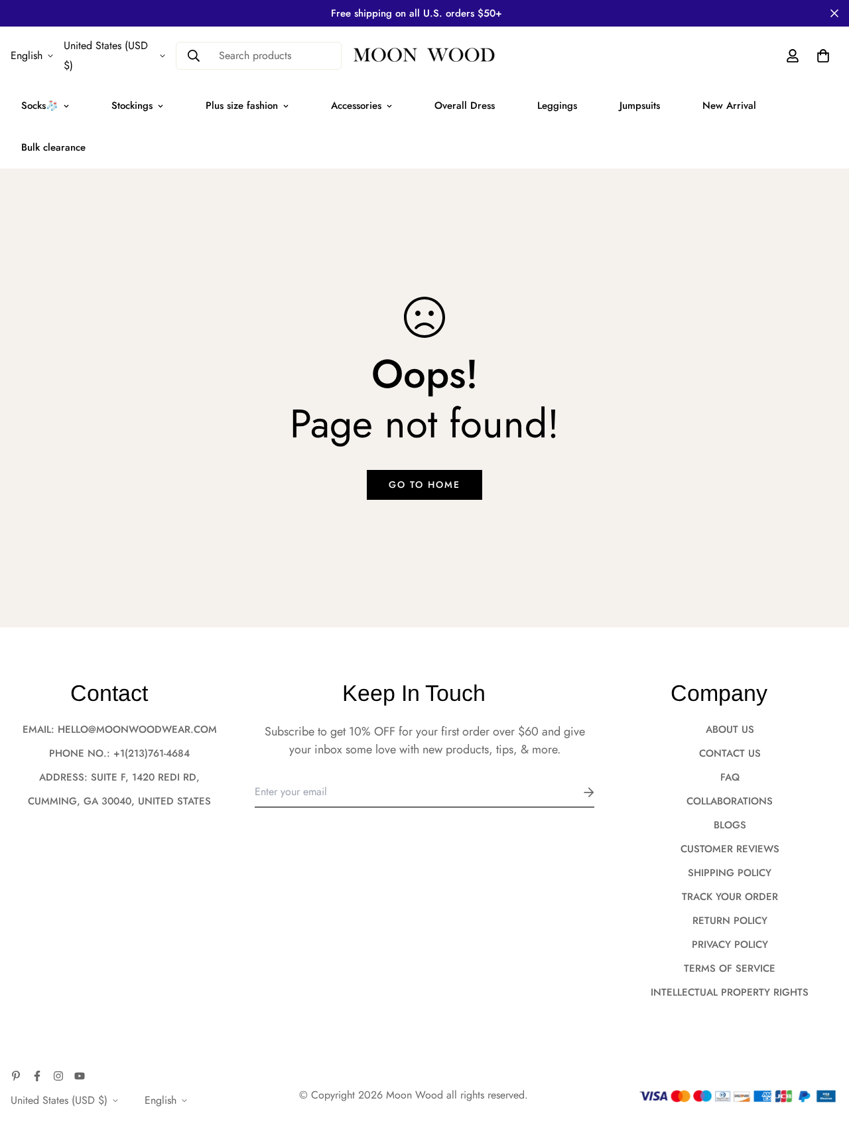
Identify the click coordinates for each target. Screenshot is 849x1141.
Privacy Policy (730, 944)
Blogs (730, 825)
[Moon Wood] (424, 56)
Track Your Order (730, 896)
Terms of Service (729, 968)
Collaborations (729, 801)
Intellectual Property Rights (730, 992)
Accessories (356, 105)
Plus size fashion (242, 105)
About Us (730, 729)
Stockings (132, 105)
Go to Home (424, 484)
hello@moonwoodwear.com (137, 729)
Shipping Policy (729, 873)
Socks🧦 (39, 105)
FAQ (730, 777)
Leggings (557, 105)
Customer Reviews (730, 849)
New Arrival (729, 105)
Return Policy (729, 920)
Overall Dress (464, 105)
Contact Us (730, 753)
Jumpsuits (640, 105)
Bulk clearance (53, 147)
